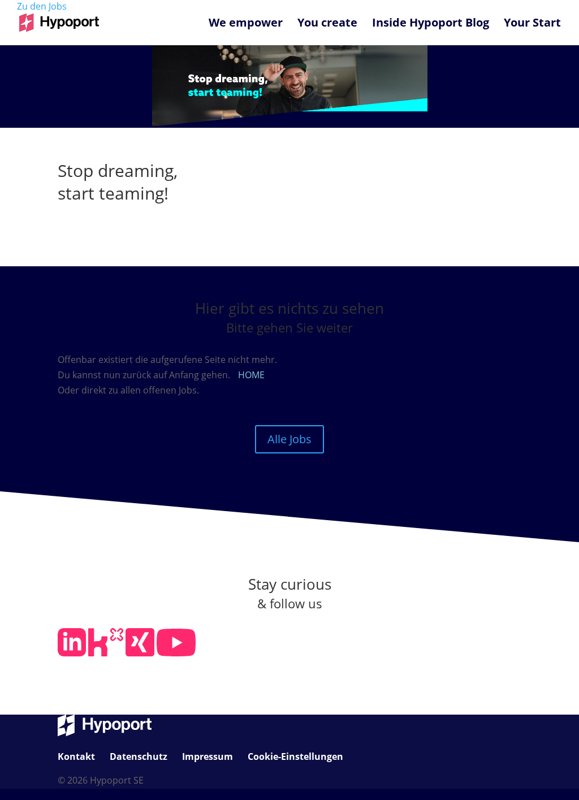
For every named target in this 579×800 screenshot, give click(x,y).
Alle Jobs (289, 439)
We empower (246, 24)
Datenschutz (138, 756)
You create (327, 24)
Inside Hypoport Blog (430, 24)
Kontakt (76, 756)
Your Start (532, 24)
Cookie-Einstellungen (295, 756)
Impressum (207, 756)
